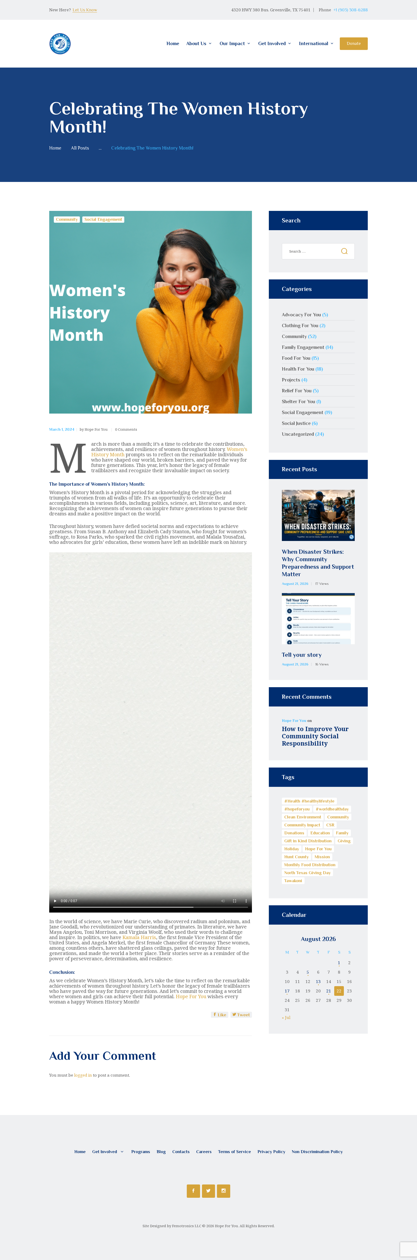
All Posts (80, 148)
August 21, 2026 (295, 584)
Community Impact (302, 825)
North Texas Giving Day (307, 872)
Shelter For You (298, 401)
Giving (344, 840)
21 (328, 991)
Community (67, 219)
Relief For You (297, 390)
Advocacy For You (301, 314)
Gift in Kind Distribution (308, 840)
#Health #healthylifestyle (309, 801)
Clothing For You (300, 325)
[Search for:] (318, 251)
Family (342, 833)
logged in (83, 1075)
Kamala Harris (139, 937)
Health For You (298, 369)
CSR (330, 825)
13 (318, 981)
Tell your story (302, 654)
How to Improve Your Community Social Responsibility (315, 736)
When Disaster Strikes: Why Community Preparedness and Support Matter (318, 563)
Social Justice (296, 423)
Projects (291, 379)
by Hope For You (94, 429)
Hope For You (191, 996)
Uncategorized (298, 434)
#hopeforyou (297, 809)
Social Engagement (103, 219)
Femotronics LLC (186, 1225)
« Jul (286, 1017)
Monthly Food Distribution (309, 864)
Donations (294, 833)
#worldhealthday (332, 809)
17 (287, 991)
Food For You (296, 358)
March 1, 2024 (61, 429)
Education (320, 833)
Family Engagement (303, 347)
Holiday (291, 848)
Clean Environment (302, 817)
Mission (322, 856)
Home (55, 148)
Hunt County (296, 856)
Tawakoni (293, 880)
